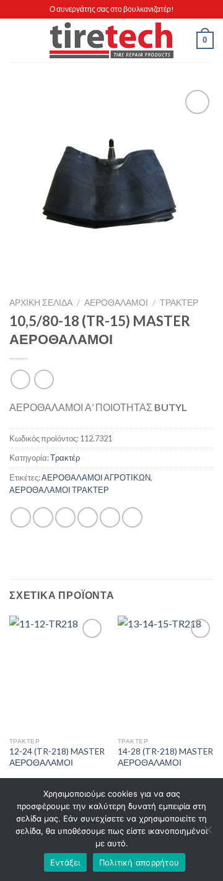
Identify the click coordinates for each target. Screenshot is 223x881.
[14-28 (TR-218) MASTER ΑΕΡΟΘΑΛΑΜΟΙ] (166, 673)
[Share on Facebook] (43, 517)
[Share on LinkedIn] (132, 517)
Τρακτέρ (179, 303)
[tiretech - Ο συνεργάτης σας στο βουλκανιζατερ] (111, 40)
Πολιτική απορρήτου (139, 862)
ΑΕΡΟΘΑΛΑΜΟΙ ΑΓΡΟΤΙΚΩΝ (96, 477)
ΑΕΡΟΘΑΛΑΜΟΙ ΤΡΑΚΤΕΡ (59, 490)
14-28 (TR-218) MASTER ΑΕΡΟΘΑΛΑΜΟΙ (165, 757)
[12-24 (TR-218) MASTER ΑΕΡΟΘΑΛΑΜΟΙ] (57, 673)
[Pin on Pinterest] (110, 517)
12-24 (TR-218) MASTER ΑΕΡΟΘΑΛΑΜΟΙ (57, 757)
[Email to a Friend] (87, 517)
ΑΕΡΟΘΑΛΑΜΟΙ (116, 303)
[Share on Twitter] (65, 517)
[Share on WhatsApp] (21, 517)
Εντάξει (65, 862)
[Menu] (16, 40)
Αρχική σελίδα (40, 303)
